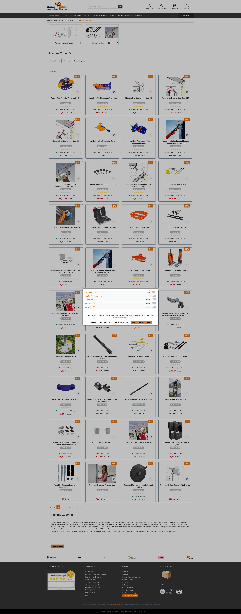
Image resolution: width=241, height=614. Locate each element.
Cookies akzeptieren (121, 322)
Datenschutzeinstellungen (100, 322)
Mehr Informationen (120, 318)
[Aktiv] (154, 292)
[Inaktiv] (154, 296)
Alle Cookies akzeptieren (141, 322)
